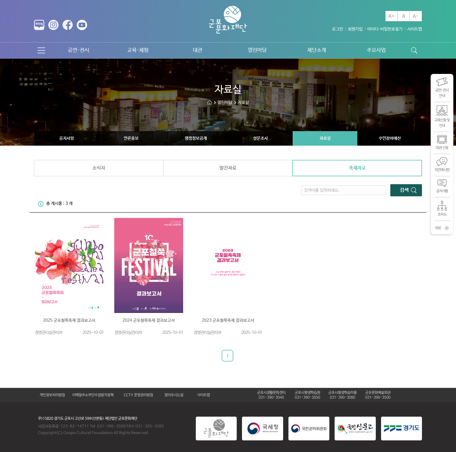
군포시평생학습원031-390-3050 (307, 395)
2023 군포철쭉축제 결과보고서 (228, 320)
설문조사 (260, 138)
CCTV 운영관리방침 (138, 395)
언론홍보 (131, 138)
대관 (197, 50)
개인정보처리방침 (52, 395)
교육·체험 (138, 50)
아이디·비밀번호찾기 (384, 29)
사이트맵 (414, 29)
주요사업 (376, 50)
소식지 (98, 168)
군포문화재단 (209, 102)
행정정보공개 (196, 138)
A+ (391, 16)
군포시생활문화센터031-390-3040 (271, 395)
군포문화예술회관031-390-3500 (378, 395)
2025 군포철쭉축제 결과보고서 (69, 320)
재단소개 (316, 50)
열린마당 (257, 50)
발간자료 (228, 168)
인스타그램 (53, 25)
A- (416, 16)
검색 (404, 190)
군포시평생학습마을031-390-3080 (342, 395)
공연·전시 (78, 50)
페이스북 (68, 25)
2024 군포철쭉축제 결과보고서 (148, 320)
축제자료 (357, 168)
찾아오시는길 (173, 395)
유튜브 (82, 25)
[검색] (414, 50)
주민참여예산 (390, 138)
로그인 (337, 29)
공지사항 (66, 138)
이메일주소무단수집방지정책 (92, 395)
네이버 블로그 (39, 25)
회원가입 (355, 29)
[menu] (41, 50)
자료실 (325, 138)
